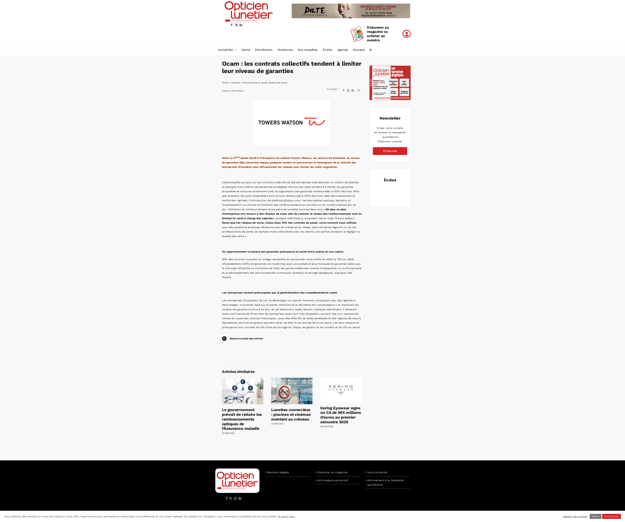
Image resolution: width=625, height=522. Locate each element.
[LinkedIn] (353, 90)
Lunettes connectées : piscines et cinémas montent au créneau (291, 415)
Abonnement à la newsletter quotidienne (385, 482)
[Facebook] (344, 90)
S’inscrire (390, 151)
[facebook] (231, 25)
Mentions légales (278, 472)
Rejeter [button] (595, 516)
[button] (370, 50)
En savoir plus (286, 516)
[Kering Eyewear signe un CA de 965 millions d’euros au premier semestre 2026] (341, 379)
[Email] (359, 90)
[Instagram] (234, 498)
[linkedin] (241, 25)
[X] (348, 90)
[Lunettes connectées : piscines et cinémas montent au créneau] (291, 379)
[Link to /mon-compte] (407, 34)
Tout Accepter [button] (611, 516)
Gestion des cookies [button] (575, 516)
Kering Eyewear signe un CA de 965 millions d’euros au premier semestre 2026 (340, 415)
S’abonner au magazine (332, 472)
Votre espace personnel (332, 480)
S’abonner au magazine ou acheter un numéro (378, 33)
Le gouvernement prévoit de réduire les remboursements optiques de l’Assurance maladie (242, 419)
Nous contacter (377, 472)
